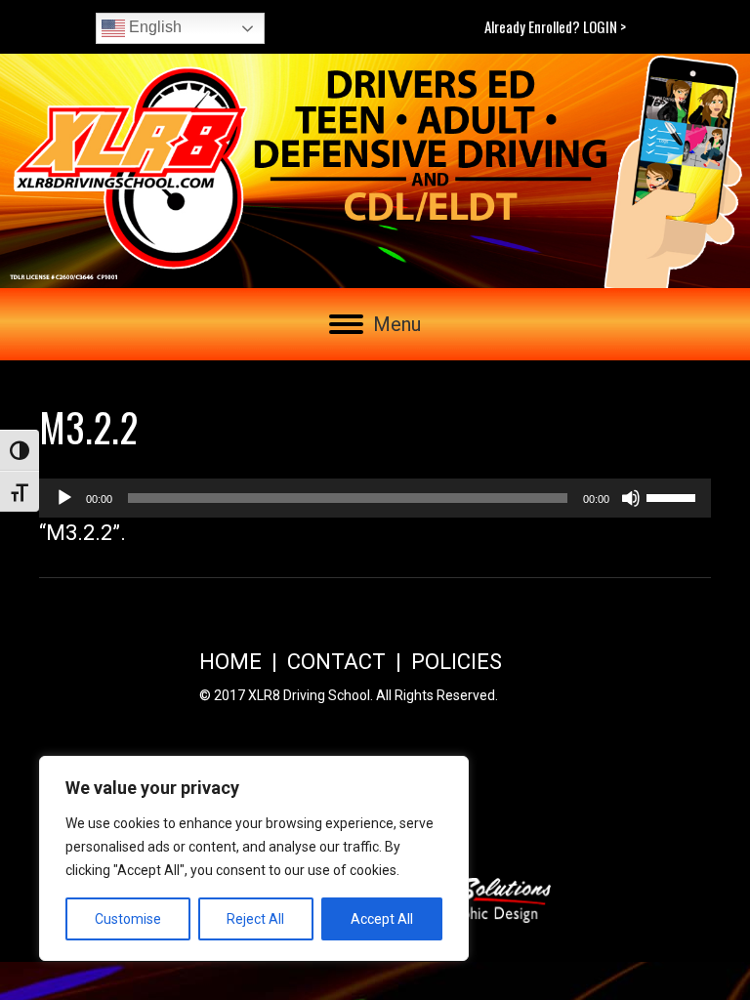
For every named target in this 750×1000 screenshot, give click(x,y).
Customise (128, 919)
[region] (254, 858)
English (153, 27)
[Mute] (631, 498)
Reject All (255, 919)
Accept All (382, 919)
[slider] (673, 496)
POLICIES (456, 661)
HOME (230, 661)
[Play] (64, 498)
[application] (375, 498)
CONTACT (336, 661)
